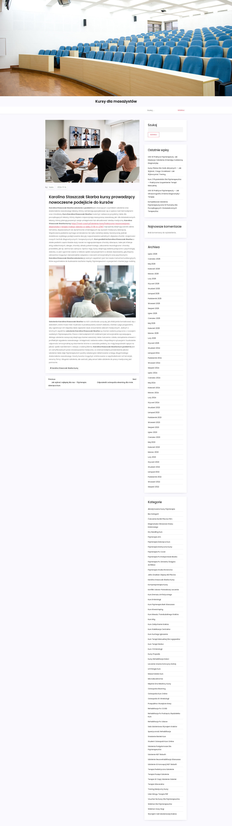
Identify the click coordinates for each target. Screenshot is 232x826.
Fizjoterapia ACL (154, 537)
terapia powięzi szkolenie (158, 774)
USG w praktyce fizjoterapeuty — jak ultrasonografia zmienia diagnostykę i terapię (164, 193)
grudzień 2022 (154, 467)
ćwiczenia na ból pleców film (160, 519)
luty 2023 (152, 457)
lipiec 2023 (152, 432)
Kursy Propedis (154, 654)
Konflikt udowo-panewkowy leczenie (163, 589)
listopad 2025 (153, 293)
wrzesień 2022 (154, 482)
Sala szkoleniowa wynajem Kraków (162, 726)
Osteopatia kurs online (157, 693)
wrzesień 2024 (154, 363)
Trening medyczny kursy (158, 789)
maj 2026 (151, 264)
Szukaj (152, 125)
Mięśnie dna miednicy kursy (159, 684)
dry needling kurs (155, 532)
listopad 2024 (154, 353)
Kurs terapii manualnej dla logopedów (164, 639)
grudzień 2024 (154, 348)
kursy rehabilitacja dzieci (158, 659)
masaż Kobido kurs (155, 674)
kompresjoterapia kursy (158, 584)
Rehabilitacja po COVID (157, 708)
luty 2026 (152, 278)
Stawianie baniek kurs (157, 736)
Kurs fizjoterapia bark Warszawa (161, 604)
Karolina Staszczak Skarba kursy (65, 368)
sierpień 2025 (153, 308)
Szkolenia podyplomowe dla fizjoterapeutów (159, 748)
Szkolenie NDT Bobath (157, 754)
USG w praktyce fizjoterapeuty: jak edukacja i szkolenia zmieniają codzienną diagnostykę (165, 160)
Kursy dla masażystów (116, 101)
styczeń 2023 (153, 462)
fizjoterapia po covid (156, 552)
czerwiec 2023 (154, 437)
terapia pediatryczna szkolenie (161, 769)
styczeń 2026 (153, 283)
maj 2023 (151, 442)
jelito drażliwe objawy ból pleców (162, 575)
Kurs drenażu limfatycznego (160, 594)
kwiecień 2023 (154, 447)
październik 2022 (154, 477)
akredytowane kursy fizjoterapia (161, 509)
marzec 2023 (153, 452)
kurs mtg (151, 619)
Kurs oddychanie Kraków (158, 624)
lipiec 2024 (152, 373)
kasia (51, 187)
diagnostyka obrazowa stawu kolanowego (160, 525)
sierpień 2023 (153, 427)
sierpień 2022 (153, 487)
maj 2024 (152, 383)
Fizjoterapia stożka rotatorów (160, 570)
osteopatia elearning (157, 689)
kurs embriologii (154, 599)
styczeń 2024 (153, 402)
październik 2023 (154, 417)
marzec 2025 (153, 333)
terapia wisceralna (156, 784)
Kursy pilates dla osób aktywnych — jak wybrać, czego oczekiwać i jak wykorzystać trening (164, 171)
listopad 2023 (153, 412)
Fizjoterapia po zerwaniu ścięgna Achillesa (161, 563)
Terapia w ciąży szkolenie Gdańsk (162, 779)
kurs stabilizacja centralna (159, 629)
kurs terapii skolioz (156, 644)
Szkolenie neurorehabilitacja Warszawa (164, 759)
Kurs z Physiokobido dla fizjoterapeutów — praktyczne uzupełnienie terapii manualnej (164, 182)
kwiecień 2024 (154, 387)
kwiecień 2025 (154, 328)
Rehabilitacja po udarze (157, 721)
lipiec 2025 (152, 313)
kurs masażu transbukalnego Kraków (163, 614)
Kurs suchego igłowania (158, 634)
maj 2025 (151, 323)
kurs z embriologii (155, 649)
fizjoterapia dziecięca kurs (159, 542)
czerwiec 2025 (154, 318)
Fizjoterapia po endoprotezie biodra (162, 557)
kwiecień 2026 (154, 269)
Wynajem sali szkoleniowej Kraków (162, 814)
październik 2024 (155, 358)
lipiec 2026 (152, 254)
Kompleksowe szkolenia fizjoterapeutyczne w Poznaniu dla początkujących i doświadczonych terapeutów (162, 206)
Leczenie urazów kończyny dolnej (162, 664)
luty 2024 (152, 397)
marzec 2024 (153, 392)
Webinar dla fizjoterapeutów (160, 804)
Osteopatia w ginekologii (158, 698)
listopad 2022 (153, 472)
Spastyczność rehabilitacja (159, 731)
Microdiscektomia (155, 679)
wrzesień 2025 (154, 303)
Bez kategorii (153, 514)
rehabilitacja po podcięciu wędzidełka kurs (164, 715)
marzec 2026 (153, 274)
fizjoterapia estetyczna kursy (160, 547)
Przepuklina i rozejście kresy (159, 703)
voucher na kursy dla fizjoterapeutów (164, 799)
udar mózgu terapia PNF (158, 794)
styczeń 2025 (153, 343)
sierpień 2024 (153, 368)
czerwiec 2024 (154, 378)
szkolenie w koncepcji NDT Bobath (162, 764)
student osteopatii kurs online (161, 741)
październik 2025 (154, 298)
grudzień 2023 (154, 407)
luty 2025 (152, 338)
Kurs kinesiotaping (155, 609)
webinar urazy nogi (156, 809)
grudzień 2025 (154, 288)
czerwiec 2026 (154, 259)
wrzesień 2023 (154, 422)
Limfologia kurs (154, 669)
